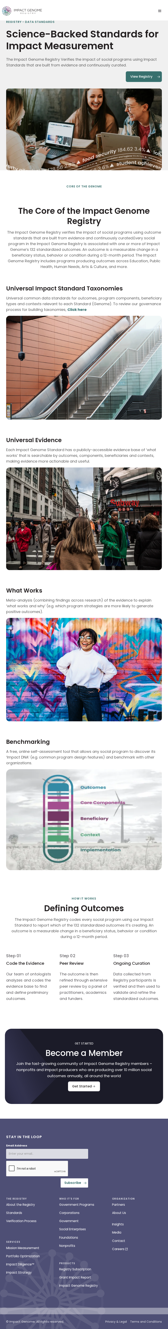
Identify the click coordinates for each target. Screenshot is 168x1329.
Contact (118, 1241)
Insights (118, 1224)
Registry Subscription (75, 1269)
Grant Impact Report (75, 1277)
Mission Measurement (22, 1248)
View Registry (141, 76)
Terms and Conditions (146, 1322)
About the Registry (20, 1204)
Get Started (82, 1086)
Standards (14, 1213)
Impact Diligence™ (20, 1264)
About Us (119, 1213)
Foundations (68, 1237)
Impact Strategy (19, 1272)
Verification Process (21, 1221)
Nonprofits (67, 1246)
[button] (160, 11)
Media (116, 1232)
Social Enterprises (72, 1229)
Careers (118, 1249)
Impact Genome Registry (78, 1285)
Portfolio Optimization (23, 1256)
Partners (118, 1204)
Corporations (69, 1213)
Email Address (16, 1145)
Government (69, 1221)
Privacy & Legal (116, 1322)
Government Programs (76, 1204)
